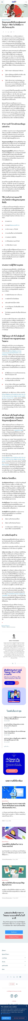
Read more (20, 1012)
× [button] (26, 1006)
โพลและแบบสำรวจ (14, 225)
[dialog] (14, 1013)
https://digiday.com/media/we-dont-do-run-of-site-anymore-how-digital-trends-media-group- (14, 459)
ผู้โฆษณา (4, 950)
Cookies (4, 627)
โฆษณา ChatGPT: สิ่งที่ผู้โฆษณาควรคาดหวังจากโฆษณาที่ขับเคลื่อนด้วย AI (15, 718)
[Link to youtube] (20, 977)
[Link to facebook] (8, 977)
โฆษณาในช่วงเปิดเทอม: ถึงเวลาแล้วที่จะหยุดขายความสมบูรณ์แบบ (14, 732)
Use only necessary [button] (19, 1018)
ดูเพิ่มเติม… (7, 746)
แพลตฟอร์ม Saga (18, 430)
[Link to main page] (14, 2)
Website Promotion (11, 627)
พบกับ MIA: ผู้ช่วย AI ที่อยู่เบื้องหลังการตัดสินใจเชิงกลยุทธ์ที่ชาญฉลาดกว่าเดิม (15, 739)
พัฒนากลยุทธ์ (5, 464)
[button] (14, 958)
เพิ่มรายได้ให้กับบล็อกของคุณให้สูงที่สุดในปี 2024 (13, 884)
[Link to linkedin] (14, 977)
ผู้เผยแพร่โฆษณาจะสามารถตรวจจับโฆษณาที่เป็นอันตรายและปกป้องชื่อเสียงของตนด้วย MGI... (13, 806)
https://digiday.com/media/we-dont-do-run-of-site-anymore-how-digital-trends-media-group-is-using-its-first (14, 396)
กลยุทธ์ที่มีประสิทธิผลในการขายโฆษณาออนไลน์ (12, 845)
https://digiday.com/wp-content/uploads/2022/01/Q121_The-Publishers (12, 352)
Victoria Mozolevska (7, 859)
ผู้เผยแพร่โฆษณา (6, 19)
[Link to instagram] (17, 977)
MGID (3, 820)
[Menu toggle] (2, 2)
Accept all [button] (6, 1018)
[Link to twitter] (11, 977)
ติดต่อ (3, 969)
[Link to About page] (14, 996)
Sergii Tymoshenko (14, 640)
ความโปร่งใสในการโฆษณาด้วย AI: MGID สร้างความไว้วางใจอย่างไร (14, 725)
